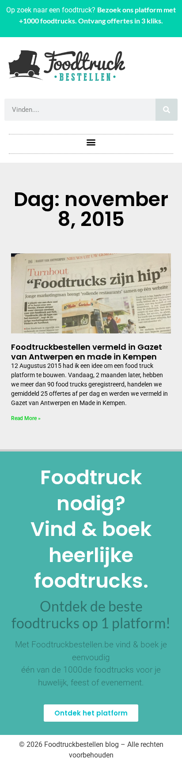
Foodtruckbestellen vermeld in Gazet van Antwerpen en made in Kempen (86, 351)
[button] (91, 141)
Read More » (26, 418)
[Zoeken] (166, 110)
